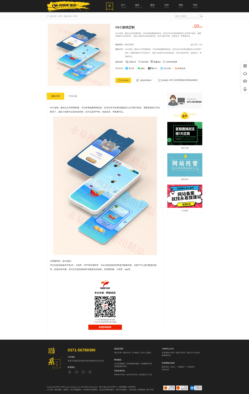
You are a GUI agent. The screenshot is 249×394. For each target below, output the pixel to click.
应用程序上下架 (145, 375)
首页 (60, 16)
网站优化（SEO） (169, 367)
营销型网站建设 (133, 364)
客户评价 (150, 390)
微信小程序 (180, 353)
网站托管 (126, 353)
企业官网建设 (119, 364)
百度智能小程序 (168, 353)
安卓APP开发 (132, 375)
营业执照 (132, 390)
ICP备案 (135, 353)
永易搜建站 (122, 387)
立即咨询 (125, 80)
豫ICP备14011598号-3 (108, 387)
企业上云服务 (145, 353)
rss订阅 (50, 390)
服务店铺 (67, 16)
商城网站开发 (146, 364)
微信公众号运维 (193, 353)
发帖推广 (181, 367)
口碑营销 (190, 367)
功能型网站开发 (120, 366)
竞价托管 (165, 370)
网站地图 (58, 390)
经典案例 (141, 390)
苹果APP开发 (119, 375)
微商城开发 (166, 355)
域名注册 (117, 353)
